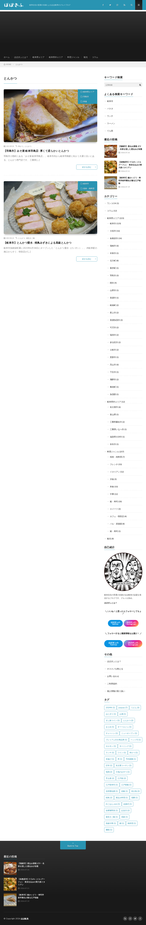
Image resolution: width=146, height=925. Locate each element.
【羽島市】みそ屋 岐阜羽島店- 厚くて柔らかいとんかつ (36, 150)
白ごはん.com (113, 804)
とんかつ (28, 146)
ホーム (7, 57)
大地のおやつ (123, 772)
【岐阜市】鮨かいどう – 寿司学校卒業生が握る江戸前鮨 (129, 180)
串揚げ (110, 759)
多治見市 (114, 342)
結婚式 (127, 804)
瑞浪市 (113, 335)
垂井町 (113, 268)
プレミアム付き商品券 (116, 740)
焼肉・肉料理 (88, 188)
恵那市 (113, 357)
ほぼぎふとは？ (21, 57)
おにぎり (111, 714)
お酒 (122, 714)
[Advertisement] (73, 31)
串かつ (20, 146)
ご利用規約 (112, 683)
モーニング (125, 746)
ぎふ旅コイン (113, 720)
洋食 (112, 479)
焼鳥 (109, 797)
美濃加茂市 (115, 320)
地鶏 (109, 772)
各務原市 (114, 238)
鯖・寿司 (114, 531)
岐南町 (113, 305)
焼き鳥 (135, 791)
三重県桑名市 (116, 422)
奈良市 (113, 444)
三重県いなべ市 (117, 429)
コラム (95, 57)
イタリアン (115, 472)
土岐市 (113, 349)
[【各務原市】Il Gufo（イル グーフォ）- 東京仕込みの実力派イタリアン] (110, 167)
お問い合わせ (113, 676)
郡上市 (113, 312)
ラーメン (111, 123)
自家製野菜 (112, 810)
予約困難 (131, 759)
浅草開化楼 (112, 791)
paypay (122, 707)
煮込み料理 (122, 797)
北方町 (113, 260)
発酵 (134, 797)
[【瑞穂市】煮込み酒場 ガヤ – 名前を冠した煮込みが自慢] (110, 151)
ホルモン (111, 746)
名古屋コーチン (123, 765)
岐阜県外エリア (56, 57)
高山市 (113, 364)
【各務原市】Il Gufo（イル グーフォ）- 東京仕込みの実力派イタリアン (130, 165)
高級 (124, 817)
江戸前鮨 (126, 785)
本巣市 (113, 253)
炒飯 (124, 791)
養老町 (113, 387)
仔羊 (109, 765)
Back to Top (73, 846)
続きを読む (86, 167)
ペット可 (136, 740)
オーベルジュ (124, 727)
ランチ (110, 116)
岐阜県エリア (38, 57)
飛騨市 (113, 379)
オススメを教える (115, 669)
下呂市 (113, 372)
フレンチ (114, 464)
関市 (112, 283)
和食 (85, 101)
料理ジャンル (73, 57)
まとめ (110, 727)
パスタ (110, 108)
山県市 (113, 290)
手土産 (110, 778)
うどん (135, 707)
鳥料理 (132, 823)
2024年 (110, 707)
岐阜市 (86, 183)
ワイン (122, 752)
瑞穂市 (113, 245)
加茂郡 (113, 394)
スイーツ (114, 509)
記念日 (125, 810)
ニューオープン (129, 733)
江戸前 (122, 778)
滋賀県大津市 (116, 436)
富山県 (113, 414)
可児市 (113, 327)
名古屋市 (114, 407)
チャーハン (112, 733)
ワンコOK (111, 203)
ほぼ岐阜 (25, 918)
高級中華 (111, 823)
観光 (86, 57)
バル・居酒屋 (116, 524)
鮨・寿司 (114, 501)
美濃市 (113, 297)
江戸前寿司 (112, 785)
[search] (140, 85)
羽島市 (86, 96)
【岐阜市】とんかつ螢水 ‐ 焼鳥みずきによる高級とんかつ (38, 242)
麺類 (109, 830)
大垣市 (113, 231)
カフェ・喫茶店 (117, 516)
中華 (112, 494)
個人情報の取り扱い (116, 691)
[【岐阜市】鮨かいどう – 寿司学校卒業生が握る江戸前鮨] (110, 182)
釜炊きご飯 (30, 238)
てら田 (110, 131)
